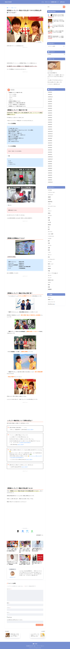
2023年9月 (50, 99)
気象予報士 (50, 201)
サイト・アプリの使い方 (53, 273)
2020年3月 (50, 175)
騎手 (49, 240)
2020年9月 (50, 161)
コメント (9, 588)
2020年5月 (50, 170)
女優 (49, 220)
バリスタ (50, 215)
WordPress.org (51, 304)
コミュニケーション (52, 206)
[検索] (64, 7)
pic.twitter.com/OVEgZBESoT (17, 457)
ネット (11, 99)
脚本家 (49, 224)
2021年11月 (50, 133)
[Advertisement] (25, 54)
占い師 (49, 222)
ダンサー (50, 275)
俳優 (49, 247)
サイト (8, 612)
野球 (49, 250)
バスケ (49, 252)
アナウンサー (50, 194)
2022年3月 (50, 124)
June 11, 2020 (29, 429)
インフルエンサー (51, 259)
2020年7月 (50, 166)
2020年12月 (50, 156)
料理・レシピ (50, 263)
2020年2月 (50, 177)
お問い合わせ (62, 1)
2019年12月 (50, 182)
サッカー (50, 245)
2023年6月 (50, 106)
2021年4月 (50, 149)
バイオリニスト (51, 236)
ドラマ (49, 203)
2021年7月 (50, 143)
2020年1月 (50, 179)
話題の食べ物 (50, 280)
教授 (49, 217)
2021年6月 (50, 145)
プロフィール (47, 1)
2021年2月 (50, 152)
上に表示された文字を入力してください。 (15, 619)
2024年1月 (50, 94)
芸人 (42, 535)
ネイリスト (50, 231)
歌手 (49, 229)
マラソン (50, 210)
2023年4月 (50, 110)
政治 (49, 257)
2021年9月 (50, 138)
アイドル (50, 261)
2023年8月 (50, 101)
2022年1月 (50, 129)
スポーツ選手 (50, 233)
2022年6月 (50, 117)
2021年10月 (50, 136)
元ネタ (49, 266)
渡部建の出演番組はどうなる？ (14, 101)
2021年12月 (50, 131)
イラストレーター (51, 192)
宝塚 (49, 243)
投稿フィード (50, 299)
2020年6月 (50, 168)
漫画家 (49, 197)
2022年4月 (50, 122)
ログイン (50, 297)
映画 (49, 284)
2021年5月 (50, 147)
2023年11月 (50, 96)
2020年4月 (50, 173)
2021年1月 (50, 154)
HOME (35, 643)
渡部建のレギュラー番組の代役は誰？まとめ (17, 106)
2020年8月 (50, 163)
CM (10, 97)
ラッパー (50, 277)
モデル (49, 282)
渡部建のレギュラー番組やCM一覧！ (15, 92)
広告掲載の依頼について (55, 1)
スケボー (50, 238)
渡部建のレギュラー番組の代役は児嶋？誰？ (17, 102)
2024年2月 (50, 92)
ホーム (43, 1)
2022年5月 (50, 119)
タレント (50, 254)
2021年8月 (50, 140)
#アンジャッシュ (32, 455)
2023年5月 (50, 108)
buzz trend (8, 2)
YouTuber (50, 190)
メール (9, 607)
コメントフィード (51, 301)
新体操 (49, 268)
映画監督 (50, 289)
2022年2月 (50, 126)
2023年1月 (50, 115)
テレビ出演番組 (12, 94)
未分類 (49, 199)
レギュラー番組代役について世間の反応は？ (17, 104)
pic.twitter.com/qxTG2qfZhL (24, 442)
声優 (49, 270)
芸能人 (49, 213)
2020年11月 (50, 159)
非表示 (12, 89)
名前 (8, 602)
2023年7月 (50, 103)
